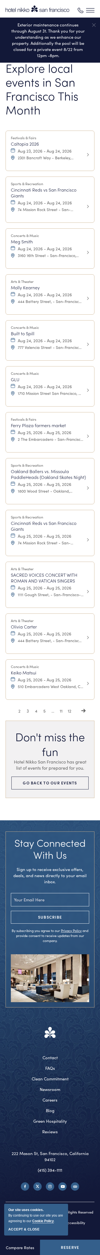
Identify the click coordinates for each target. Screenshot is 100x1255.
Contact (50, 1057)
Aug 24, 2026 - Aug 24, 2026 (45, 203)
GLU (15, 379)
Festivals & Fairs (23, 137)
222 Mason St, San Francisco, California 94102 (50, 1156)
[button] (94, 25)
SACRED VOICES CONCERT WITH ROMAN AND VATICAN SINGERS (44, 578)
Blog (50, 1110)
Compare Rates (20, 1247)
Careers (50, 1100)
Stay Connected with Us (50, 849)
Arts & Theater (22, 281)
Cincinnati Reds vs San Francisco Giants (43, 193)
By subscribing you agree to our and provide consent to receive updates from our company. (50, 935)
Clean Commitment (50, 1079)
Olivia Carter (24, 627)
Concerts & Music (25, 235)
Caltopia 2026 (25, 144)
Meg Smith (22, 241)
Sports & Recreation (27, 183)
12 (69, 711)
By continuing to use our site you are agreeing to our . (35, 1215)
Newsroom (50, 1089)
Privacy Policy (71, 930)
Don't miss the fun (50, 744)
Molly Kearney (25, 287)
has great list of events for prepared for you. (50, 765)
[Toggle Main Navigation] (90, 10)
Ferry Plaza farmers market (38, 425)
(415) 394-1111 (50, 1170)
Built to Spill (22, 333)
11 (61, 711)
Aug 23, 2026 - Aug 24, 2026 (45, 151)
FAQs (50, 1068)
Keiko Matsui (23, 673)
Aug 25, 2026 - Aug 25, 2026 (44, 432)
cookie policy (43, 1221)
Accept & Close (23, 1229)
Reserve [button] (71, 1250)
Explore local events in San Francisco (42, 89)
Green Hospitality (50, 1121)
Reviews (50, 1131)
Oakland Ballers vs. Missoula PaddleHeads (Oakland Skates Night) (48, 474)
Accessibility (75, 1222)
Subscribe (50, 917)
